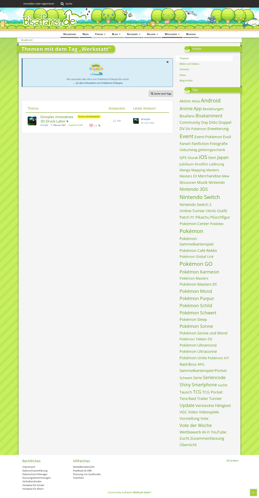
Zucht (184, 438)
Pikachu (202, 217)
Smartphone (204, 385)
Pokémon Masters (194, 278)
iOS (203, 157)
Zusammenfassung (207, 438)
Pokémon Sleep (193, 319)
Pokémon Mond (196, 291)
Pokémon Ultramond (198, 345)
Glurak (193, 157)
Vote (204, 418)
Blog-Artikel (186, 80)
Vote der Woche (196, 425)
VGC (183, 412)
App (198, 108)
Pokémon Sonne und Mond (203, 333)
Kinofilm (201, 164)
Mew (225, 176)
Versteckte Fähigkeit (213, 405)
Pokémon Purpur (197, 298)
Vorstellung (189, 418)
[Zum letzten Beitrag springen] (136, 121)
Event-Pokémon (208, 136)
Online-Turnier (192, 210)
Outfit (222, 210)
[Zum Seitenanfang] (253, 492)
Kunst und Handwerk (89, 116)
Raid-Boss (188, 364)
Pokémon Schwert (198, 313)
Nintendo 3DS (194, 189)
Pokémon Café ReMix (198, 250)
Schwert (186, 378)
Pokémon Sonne (196, 326)
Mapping (198, 170)
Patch (184, 217)
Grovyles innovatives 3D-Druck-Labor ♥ (56, 119)
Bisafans (187, 115)
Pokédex (217, 223)
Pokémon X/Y (218, 358)
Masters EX (188, 176)
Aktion (185, 101)
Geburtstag (188, 149)
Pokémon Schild (196, 305)
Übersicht (188, 444)
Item (212, 157)
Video (193, 412)
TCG (197, 392)
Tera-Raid (188, 398)
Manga (185, 170)
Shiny (185, 385)
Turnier (215, 398)
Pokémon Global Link (196, 256)
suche (222, 385)
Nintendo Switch (200, 196)
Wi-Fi (206, 432)
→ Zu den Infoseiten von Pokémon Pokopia (98, 83)
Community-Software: (129, 492)
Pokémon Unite (193, 357)
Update (187, 405)
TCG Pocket (212, 392)
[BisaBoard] (129, 19)
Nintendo (217, 182)
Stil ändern (232, 460)
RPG (201, 364)
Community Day (194, 122)
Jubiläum (187, 164)
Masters (212, 170)
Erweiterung (218, 128)
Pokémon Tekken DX (196, 339)
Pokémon (191, 231)
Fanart (185, 143)
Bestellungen (213, 109)
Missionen (188, 182)
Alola (196, 101)
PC (192, 217)
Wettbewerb (190, 432)
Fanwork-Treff (75, 125)
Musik (202, 182)
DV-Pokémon (196, 128)
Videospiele (209, 412)
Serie (197, 377)
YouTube (218, 432)
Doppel (225, 122)
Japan (223, 157)
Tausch (186, 392)
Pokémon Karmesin (199, 272)
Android (211, 100)
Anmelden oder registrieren (38, 3)
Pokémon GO (196, 263)
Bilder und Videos (189, 63)
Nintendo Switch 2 (195, 204)
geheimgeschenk (211, 149)
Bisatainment (208, 116)
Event (186, 136)
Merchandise (209, 175)
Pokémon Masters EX (198, 284)
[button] (167, 61)
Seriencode (214, 377)
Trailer (202, 398)
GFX (183, 157)
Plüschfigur (220, 217)
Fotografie (219, 143)
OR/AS (211, 211)
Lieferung (216, 164)
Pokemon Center (194, 223)
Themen (184, 58)
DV (182, 128)
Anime (186, 108)
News (183, 75)
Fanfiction (200, 143)
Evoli (227, 136)
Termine (184, 69)
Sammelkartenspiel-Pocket (203, 370)
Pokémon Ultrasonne (198, 351)
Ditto (213, 122)
